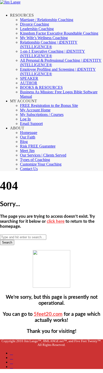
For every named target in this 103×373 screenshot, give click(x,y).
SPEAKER (29, 78)
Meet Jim (27, 150)
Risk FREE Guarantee (38, 146)
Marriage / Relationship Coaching (46, 20)
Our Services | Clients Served (43, 155)
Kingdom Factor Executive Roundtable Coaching (59, 33)
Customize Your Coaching (41, 164)
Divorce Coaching (34, 24)
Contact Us (29, 169)
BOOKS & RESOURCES (41, 87)
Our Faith (27, 137)
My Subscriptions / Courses (42, 114)
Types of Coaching (35, 160)
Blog (24, 141)
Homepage (28, 132)
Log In (25, 119)
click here (55, 221)
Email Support (31, 123)
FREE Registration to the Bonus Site (49, 105)
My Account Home (35, 110)
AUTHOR (28, 83)
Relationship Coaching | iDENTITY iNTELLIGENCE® (49, 44)
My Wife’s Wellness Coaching (44, 38)
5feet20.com (48, 314)
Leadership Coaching (37, 29)
